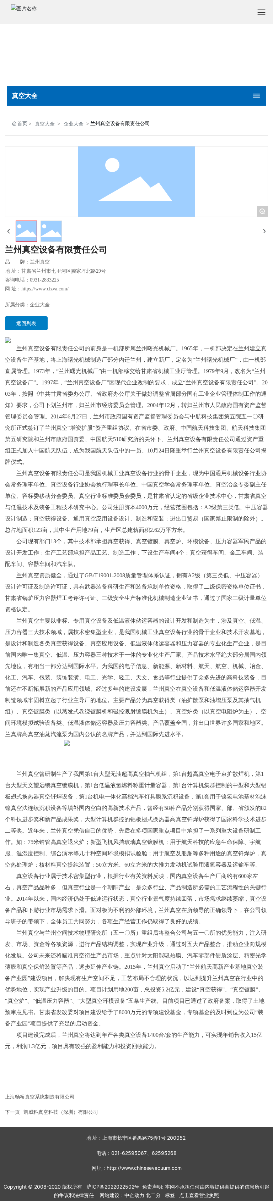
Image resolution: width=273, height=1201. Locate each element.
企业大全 (74, 124)
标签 (170, 1195)
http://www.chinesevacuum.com (144, 1168)
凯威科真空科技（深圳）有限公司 (60, 1112)
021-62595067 (129, 1153)
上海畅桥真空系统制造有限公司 (40, 1097)
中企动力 (134, 1195)
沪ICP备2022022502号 (112, 1187)
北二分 (153, 1195)
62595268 (164, 1153)
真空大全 (45, 124)
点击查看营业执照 (199, 1195)
